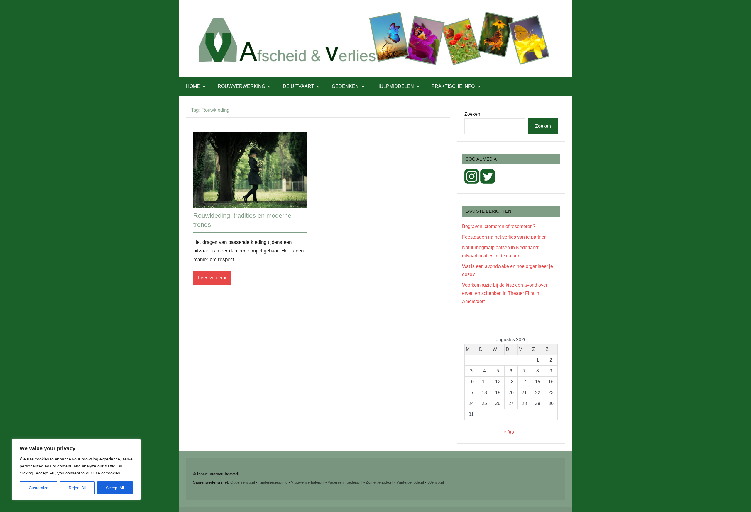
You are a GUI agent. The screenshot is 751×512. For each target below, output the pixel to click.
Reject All (77, 487)
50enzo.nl (435, 482)
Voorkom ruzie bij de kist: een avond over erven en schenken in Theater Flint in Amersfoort (504, 293)
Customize (38, 487)
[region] (76, 469)
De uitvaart (298, 86)
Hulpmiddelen (395, 86)
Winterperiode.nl (410, 482)
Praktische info (453, 86)
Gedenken (345, 86)
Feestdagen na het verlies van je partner (504, 236)
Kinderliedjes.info (272, 482)
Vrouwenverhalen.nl (307, 482)
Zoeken (472, 114)
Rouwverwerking (241, 86)
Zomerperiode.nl (379, 482)
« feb (509, 432)
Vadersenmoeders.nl (345, 482)
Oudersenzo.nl (242, 482)
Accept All (115, 487)
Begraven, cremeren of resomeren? (498, 226)
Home (193, 86)
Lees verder (210, 277)
